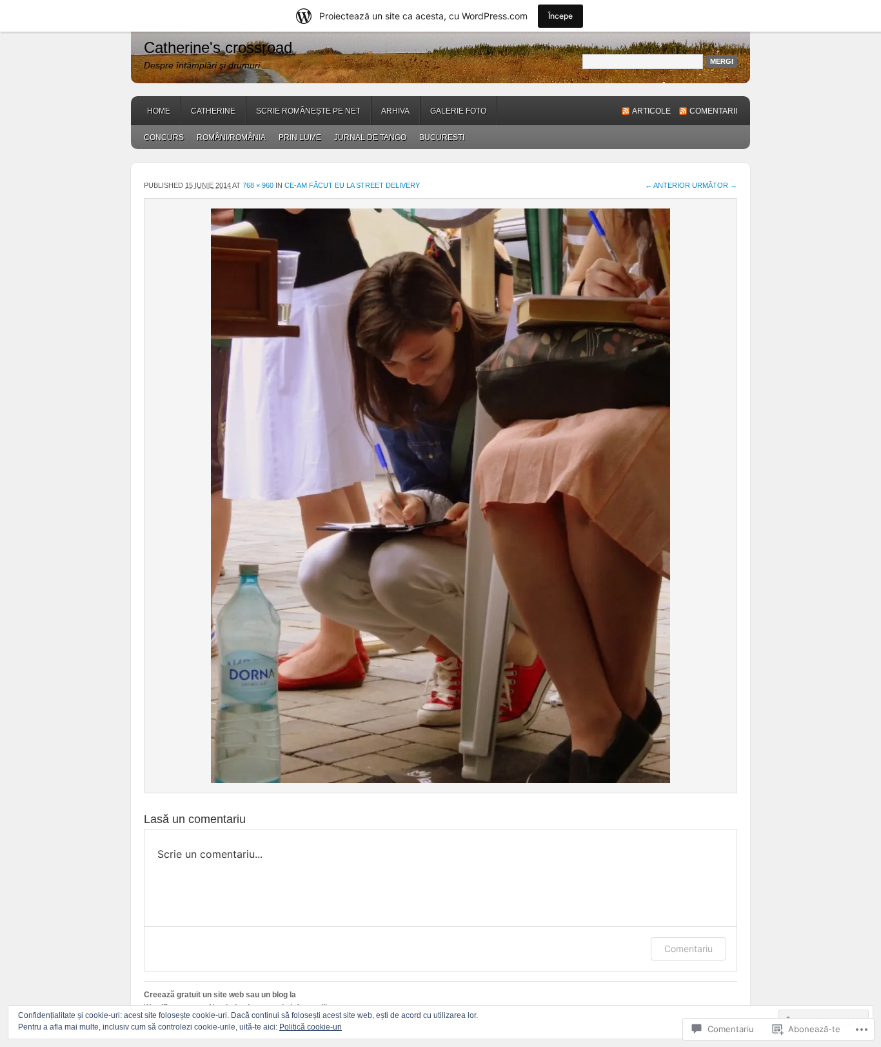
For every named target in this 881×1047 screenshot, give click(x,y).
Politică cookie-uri (310, 1027)
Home (158, 111)
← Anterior (667, 185)
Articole (651, 111)
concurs (164, 137)
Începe (560, 16)
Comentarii (713, 111)
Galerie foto (458, 111)
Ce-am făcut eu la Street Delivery (352, 185)
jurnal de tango (370, 137)
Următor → (714, 185)
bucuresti (441, 137)
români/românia (231, 137)
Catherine (213, 111)
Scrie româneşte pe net (308, 111)
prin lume (300, 137)
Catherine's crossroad (218, 47)
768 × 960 (258, 185)
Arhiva (395, 111)
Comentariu (688, 948)
